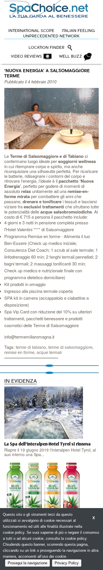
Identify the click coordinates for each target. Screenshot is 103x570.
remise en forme (19, 353)
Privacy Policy (67, 563)
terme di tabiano (31, 347)
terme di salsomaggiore (70, 347)
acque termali (49, 353)
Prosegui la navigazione (27, 563)
